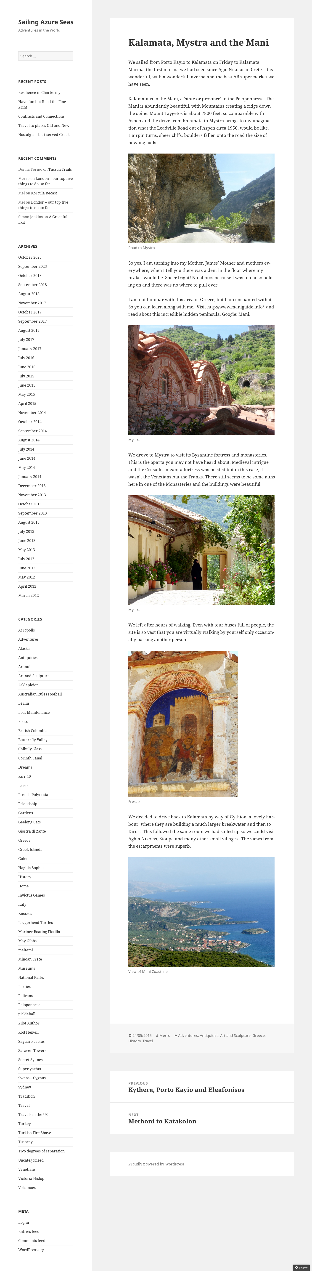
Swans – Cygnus (32, 1077)
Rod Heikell (28, 1032)
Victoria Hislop (31, 1178)
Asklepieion (28, 684)
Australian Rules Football (40, 694)
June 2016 (26, 366)
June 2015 (26, 385)
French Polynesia (33, 794)
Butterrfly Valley (33, 739)
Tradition (26, 1096)
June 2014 (26, 458)
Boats (23, 721)
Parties (24, 986)
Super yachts (29, 1068)
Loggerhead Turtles (35, 922)
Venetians (26, 1169)
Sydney (24, 1087)
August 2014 (29, 440)
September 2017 (32, 321)
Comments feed (31, 1240)
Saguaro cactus (31, 1041)
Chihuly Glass (30, 748)
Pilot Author (29, 1023)
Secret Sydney (30, 1059)
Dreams (25, 767)
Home (23, 886)
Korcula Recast (44, 193)
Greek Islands (30, 849)
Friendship (27, 803)
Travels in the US (33, 1114)
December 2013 (32, 485)
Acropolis (26, 630)
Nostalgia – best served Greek (44, 134)
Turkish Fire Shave (34, 1132)
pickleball (26, 1013)
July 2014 (26, 449)
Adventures (28, 639)
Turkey (24, 1123)
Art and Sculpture (34, 675)
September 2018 (32, 284)
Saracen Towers (32, 1050)
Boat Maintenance (34, 712)
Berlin (23, 703)
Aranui (24, 666)
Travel (24, 1105)
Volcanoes (27, 1187)
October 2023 (30, 257)
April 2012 (27, 586)
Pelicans (25, 995)
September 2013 (32, 513)
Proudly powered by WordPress (156, 1164)
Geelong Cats (29, 822)
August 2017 (29, 330)
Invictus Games (31, 895)
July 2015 (26, 376)
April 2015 (27, 403)
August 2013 (29, 522)
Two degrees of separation (41, 1151)
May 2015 (26, 394)
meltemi (25, 950)
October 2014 (30, 421)
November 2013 (32, 494)
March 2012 (28, 595)
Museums (26, 968)
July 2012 (26, 558)
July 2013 (26, 531)
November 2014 (32, 412)
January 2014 (29, 476)
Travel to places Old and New (43, 125)
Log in (23, 1222)
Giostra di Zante (32, 831)
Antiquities (27, 657)
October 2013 (30, 504)
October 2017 (30, 312)
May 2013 (26, 549)
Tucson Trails (60, 169)
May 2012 (26, 577)
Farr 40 (24, 776)
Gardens (25, 812)
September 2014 (32, 430)
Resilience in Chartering (39, 92)
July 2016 (26, 357)
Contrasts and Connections (41, 116)
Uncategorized (31, 1160)
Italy (22, 904)
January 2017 (29, 348)
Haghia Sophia (31, 867)
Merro (164, 1035)
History (24, 876)
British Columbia (33, 730)
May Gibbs (27, 940)
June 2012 (26, 567)
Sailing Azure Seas (45, 22)
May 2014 (26, 467)
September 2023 (32, 266)
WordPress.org (31, 1249)
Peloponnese (29, 1004)
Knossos (25, 913)
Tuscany (25, 1141)
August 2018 (29, 293)
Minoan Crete (30, 959)
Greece (24, 840)
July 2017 (26, 339)
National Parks (31, 977)
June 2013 (26, 540)
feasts (23, 785)
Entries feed (29, 1231)
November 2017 (32, 302)
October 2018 (30, 275)
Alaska (24, 648)
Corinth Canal (30, 758)
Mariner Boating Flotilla (39, 931)
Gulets (23, 858)
